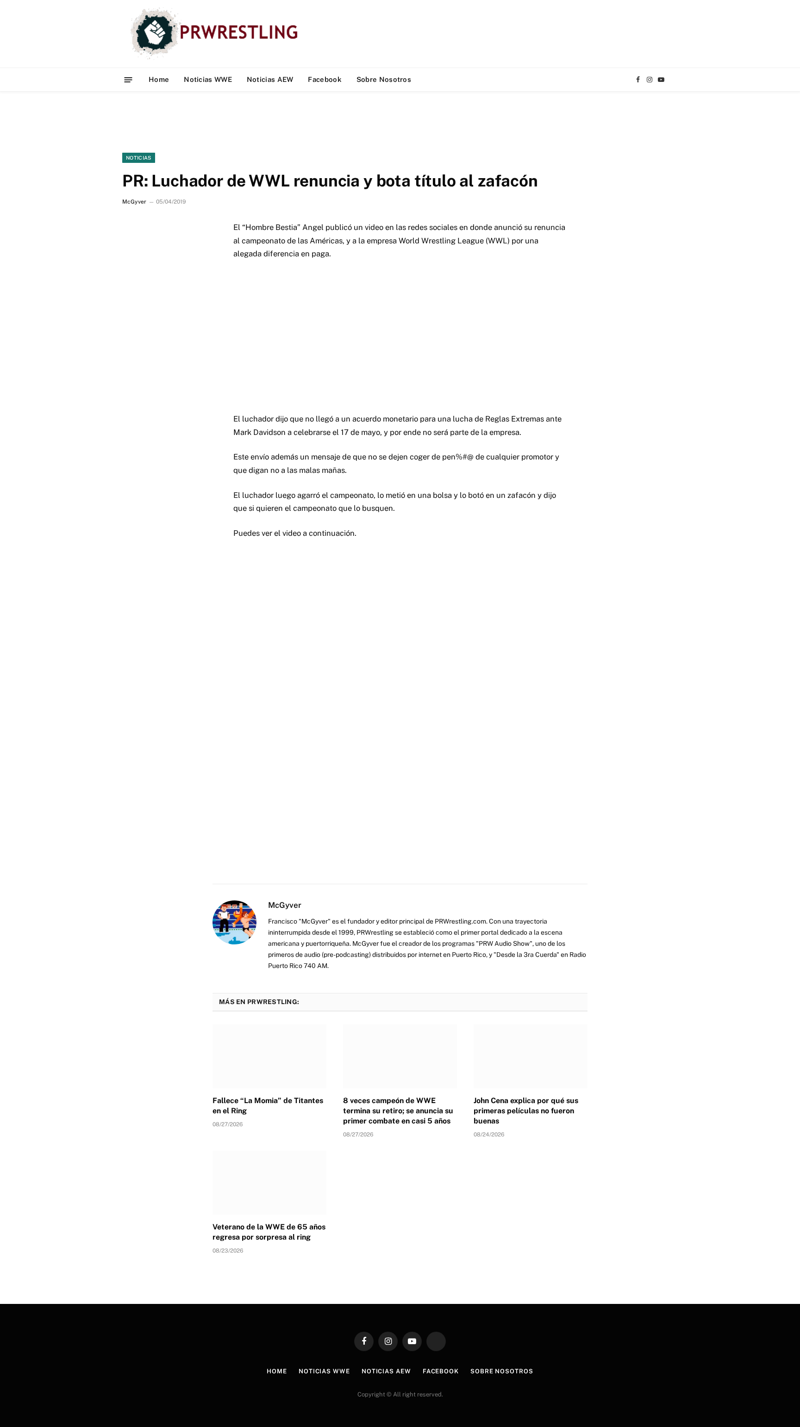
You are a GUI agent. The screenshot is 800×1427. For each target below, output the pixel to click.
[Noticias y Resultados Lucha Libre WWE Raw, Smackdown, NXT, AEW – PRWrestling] (216, 34)
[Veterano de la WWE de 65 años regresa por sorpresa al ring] (269, 1183)
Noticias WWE (208, 79)
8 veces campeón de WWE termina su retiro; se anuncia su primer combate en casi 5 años (398, 1110)
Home (159, 79)
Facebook (324, 79)
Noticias (138, 158)
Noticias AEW (270, 79)
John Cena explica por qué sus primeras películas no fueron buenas (526, 1110)
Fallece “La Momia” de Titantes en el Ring (267, 1105)
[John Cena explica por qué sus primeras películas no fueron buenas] (531, 1056)
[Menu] (128, 79)
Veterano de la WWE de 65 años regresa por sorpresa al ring (268, 1231)
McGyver (134, 202)
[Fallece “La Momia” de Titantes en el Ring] (269, 1056)
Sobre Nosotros (383, 79)
